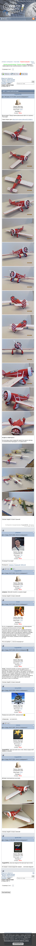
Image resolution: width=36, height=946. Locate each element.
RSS (33, 63)
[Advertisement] (18, 41)
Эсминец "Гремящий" (14, 565)
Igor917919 (18, 837)
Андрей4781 (18, 94)
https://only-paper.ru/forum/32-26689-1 (23, 119)
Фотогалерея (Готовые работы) (8, 81)
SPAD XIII (23, 565)
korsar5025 (18, 688)
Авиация (3, 83)
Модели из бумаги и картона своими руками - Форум (8, 80)
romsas (18, 725)
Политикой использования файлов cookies (16, 940)
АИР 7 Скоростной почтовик (7, 84)
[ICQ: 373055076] (12, 569)
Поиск (32, 61)
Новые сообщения (7, 61)
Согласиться (18, 943)
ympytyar (18, 532)
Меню (5, 19)
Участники (16, 61)
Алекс (18, 602)
